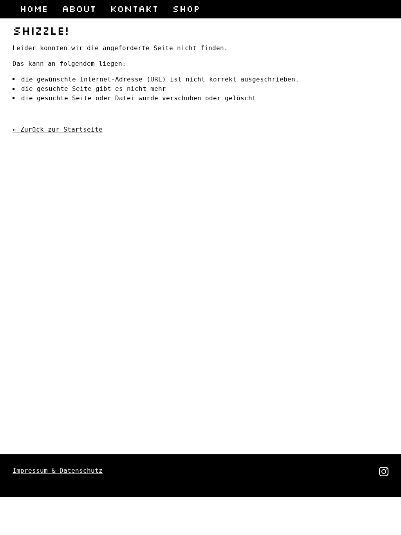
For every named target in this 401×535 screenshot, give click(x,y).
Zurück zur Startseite (58, 129)
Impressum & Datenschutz (58, 470)
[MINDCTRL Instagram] (383, 474)
